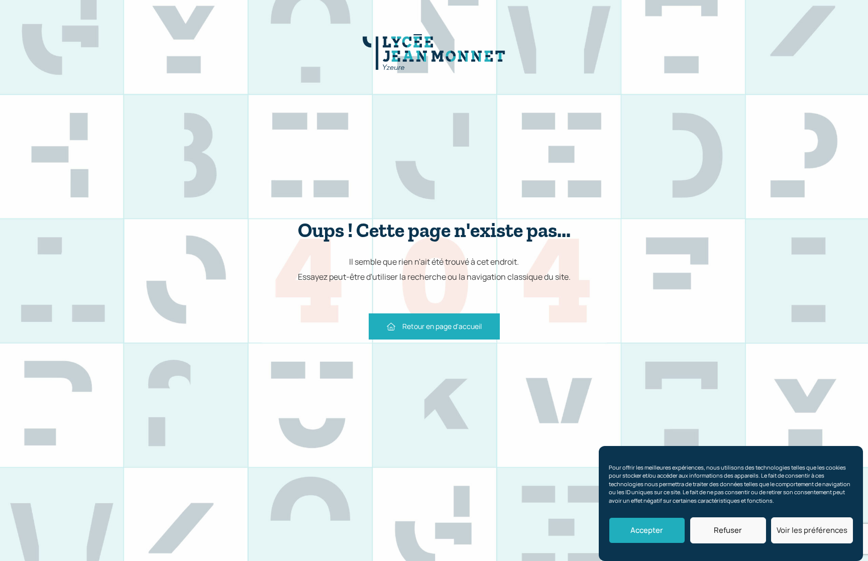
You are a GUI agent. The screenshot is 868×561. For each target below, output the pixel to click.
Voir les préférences (812, 530)
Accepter (646, 530)
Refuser (728, 530)
